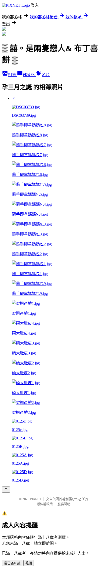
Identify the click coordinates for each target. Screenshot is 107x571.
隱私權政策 (45, 504)
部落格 (29, 75)
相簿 (12, 75)
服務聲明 (63, 504)
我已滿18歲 (12, 563)
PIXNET (35, 499)
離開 (28, 563)
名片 (46, 75)
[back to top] (6, 489)
